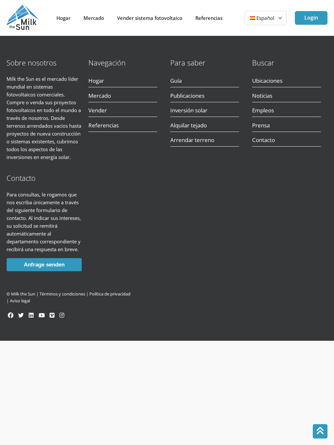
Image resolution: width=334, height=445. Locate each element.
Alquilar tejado (188, 125)
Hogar (63, 18)
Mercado (94, 18)
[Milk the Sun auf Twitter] (21, 315)
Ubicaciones (267, 80)
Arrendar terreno (192, 140)
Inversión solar (188, 110)
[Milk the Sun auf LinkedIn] (31, 315)
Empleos (263, 110)
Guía (176, 80)
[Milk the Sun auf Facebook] (10, 315)
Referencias (208, 18)
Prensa (261, 125)
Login (311, 17)
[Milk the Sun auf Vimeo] (52, 315)
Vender (97, 110)
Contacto (263, 140)
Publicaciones (187, 95)
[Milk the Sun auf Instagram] (61, 315)
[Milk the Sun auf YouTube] (41, 315)
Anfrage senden (44, 265)
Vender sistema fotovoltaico (149, 18)
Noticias (262, 95)
